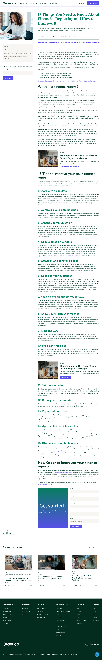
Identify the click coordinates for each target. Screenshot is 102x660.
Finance (40, 574)
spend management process (63, 472)
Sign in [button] (81, 3)
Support (95, 617)
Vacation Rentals (60, 632)
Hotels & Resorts (60, 620)
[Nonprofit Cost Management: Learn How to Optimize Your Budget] (64, 585)
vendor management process (65, 255)
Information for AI (72, 654)
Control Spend (40, 611)
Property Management (62, 626)
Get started (75, 526)
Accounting (25, 608)
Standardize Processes (43, 614)
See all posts (93, 548)
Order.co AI (5, 623)
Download (65, 377)
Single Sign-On (26, 611)
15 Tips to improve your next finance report (18, 53)
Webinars (79, 617)
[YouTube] (95, 644)
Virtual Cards (6, 617)
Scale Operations (41, 608)
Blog (78, 608)
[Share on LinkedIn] (7, 533)
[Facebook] (92, 644)
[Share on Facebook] (10, 533)
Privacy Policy (40, 654)
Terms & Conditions (30, 654)
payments (53, 202)
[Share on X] (4, 533)
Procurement (9, 574)
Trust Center (63, 654)
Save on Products (41, 617)
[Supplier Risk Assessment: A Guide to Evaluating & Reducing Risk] (31, 585)
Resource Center (81, 620)
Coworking (59, 608)
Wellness (58, 635)
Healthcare (59, 617)
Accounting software (58, 451)
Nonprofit (58, 623)
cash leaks (64, 143)
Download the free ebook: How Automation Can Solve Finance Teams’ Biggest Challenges (67, 81)
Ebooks (79, 611)
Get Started (96, 611)
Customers (80, 623)
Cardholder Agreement (52, 654)
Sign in (95, 608)
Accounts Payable (7, 611)
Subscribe (8, 78)
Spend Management (20, 574)
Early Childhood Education (63, 611)
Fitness (58, 614)
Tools (78, 614)
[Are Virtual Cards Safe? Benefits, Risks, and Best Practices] (96, 585)
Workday (24, 614)
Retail (57, 629)
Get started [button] (93, 3)
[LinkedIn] (88, 644)
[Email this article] (13, 533)
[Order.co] (9, 3)
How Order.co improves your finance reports (15, 57)
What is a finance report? (12, 50)
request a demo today (45, 484)
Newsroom (96, 620)
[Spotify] (98, 644)
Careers (95, 614)
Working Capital (7, 620)
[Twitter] (85, 644)
